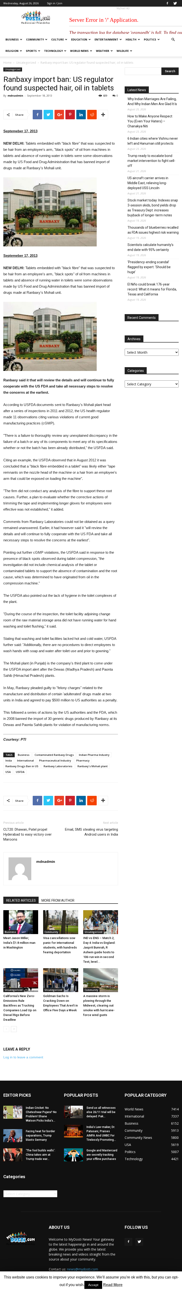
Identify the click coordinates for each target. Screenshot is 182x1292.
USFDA (20, 772)
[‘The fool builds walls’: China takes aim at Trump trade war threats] (12, 1154)
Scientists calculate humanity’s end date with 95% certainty (150, 247)
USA (8, 772)
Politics (150, 39)
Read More (113, 1285)
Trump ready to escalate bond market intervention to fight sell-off (151, 161)
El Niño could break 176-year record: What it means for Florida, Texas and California (152, 289)
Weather (102, 51)
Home (7, 63)
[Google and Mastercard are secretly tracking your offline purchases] (73, 1154)
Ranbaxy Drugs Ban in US (21, 766)
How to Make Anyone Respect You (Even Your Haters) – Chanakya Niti (149, 121)
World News (79, 51)
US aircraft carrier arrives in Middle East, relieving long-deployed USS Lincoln (147, 183)
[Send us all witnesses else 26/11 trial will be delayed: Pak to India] (73, 1112)
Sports (31, 51)
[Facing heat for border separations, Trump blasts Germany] (12, 1135)
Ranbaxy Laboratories (58, 766)
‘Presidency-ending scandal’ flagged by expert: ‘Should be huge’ (149, 267)
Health (131, 39)
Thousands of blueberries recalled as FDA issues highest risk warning (153, 230)
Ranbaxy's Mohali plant (92, 766)
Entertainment (106, 39)
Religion (11, 51)
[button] (173, 39)
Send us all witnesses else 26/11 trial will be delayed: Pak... (101, 1112)
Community (35, 39)
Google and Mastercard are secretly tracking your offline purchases (101, 1155)
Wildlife (123, 51)
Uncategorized (26, 63)
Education (79, 39)
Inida (8, 760)
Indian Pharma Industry (94, 755)
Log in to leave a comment (23, 1057)
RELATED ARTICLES (21, 900)
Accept (93, 1285)
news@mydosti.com (82, 1269)
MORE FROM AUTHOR (57, 900)
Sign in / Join (54, 3)
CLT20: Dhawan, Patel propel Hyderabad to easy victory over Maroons (27, 834)
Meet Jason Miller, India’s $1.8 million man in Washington (19, 942)
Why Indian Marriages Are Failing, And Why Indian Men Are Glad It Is (152, 101)
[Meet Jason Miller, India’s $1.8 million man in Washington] (20, 922)
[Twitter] (175, 3)
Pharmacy (83, 760)
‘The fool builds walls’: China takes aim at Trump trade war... (40, 1155)
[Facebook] (167, 3)
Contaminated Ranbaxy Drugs (54, 755)
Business (12, 39)
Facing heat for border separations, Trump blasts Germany (40, 1135)
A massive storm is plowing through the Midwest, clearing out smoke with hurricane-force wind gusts (99, 1005)
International (25, 760)
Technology (53, 51)
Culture (57, 39)
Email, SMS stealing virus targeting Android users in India (91, 832)
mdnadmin (15, 95)
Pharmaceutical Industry (55, 760)
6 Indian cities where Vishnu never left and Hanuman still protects (152, 141)
